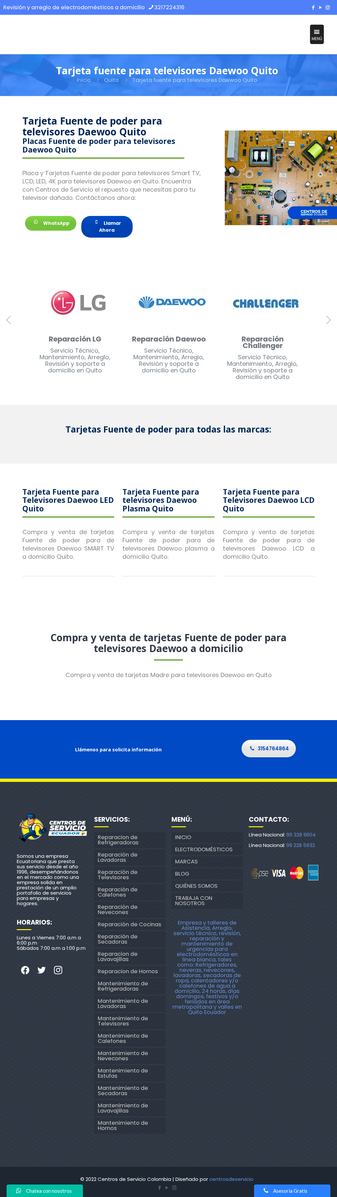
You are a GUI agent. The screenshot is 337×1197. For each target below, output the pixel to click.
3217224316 (169, 7)
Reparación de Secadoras (118, 939)
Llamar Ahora (110, 226)
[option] (75, 326)
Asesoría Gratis (290, 1191)
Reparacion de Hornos (128, 971)
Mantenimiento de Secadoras (123, 1090)
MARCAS (186, 861)
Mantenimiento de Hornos (123, 1125)
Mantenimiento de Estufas (123, 1073)
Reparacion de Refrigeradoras (118, 839)
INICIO (183, 837)
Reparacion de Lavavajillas (118, 956)
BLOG (182, 874)
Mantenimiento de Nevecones (123, 1055)
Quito (111, 80)
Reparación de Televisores (118, 874)
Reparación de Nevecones (118, 909)
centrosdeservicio (231, 1179)
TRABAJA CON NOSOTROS (193, 900)
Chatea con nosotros (49, 1191)
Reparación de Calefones (118, 892)
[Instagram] (327, 7)
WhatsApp (55, 223)
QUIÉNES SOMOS (196, 886)
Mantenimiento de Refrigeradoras (123, 986)
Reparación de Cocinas (129, 924)
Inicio (84, 80)
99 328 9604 (301, 834)
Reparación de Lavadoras (118, 857)
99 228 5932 (300, 845)
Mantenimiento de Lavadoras (123, 1003)
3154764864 (273, 748)
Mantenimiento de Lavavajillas (123, 1108)
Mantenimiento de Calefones (123, 1038)
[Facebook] (313, 7)
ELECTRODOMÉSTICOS (204, 849)
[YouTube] (320, 7)
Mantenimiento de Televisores (123, 1021)
